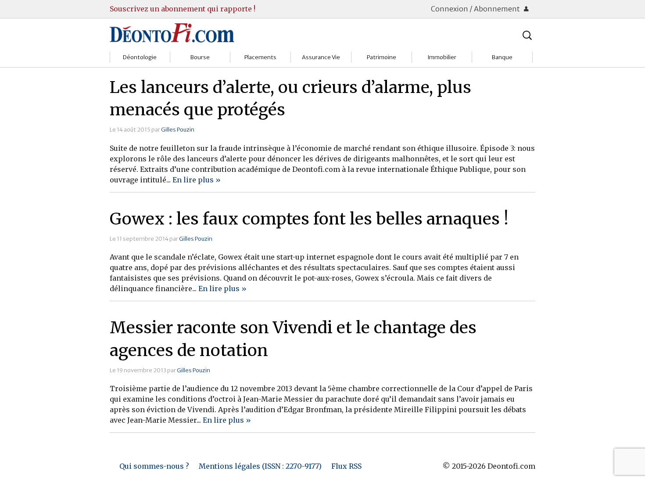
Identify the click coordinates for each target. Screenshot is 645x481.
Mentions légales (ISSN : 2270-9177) (260, 466)
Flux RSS (346, 466)
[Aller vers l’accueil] (172, 32)
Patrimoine (381, 57)
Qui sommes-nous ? (154, 466)
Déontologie (140, 57)
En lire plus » (196, 179)
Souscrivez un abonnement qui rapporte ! (182, 8)
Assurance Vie (321, 57)
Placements (260, 57)
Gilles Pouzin (177, 129)
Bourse (200, 57)
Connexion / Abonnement (476, 8)
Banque (502, 57)
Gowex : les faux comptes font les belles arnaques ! (309, 219)
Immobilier (441, 57)
